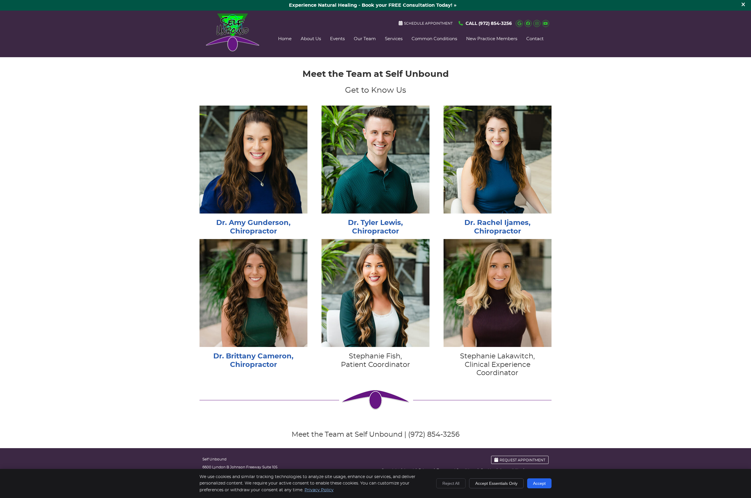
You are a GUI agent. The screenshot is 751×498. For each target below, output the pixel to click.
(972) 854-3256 (495, 23)
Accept (539, 483)
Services (393, 39)
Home (285, 39)
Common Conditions (434, 39)
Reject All (450, 483)
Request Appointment (522, 460)
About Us (311, 39)
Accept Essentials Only (496, 483)
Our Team (365, 39)
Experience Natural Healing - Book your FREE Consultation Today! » (372, 5)
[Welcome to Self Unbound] (232, 50)
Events (337, 39)
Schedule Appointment (428, 23)
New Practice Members (491, 39)
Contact (535, 39)
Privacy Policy (319, 490)
